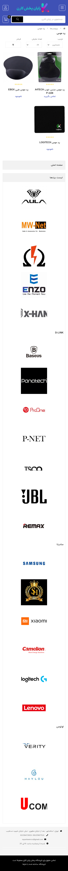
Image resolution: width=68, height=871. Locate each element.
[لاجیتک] (34, 679)
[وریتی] (34, 745)
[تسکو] (34, 467)
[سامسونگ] (34, 563)
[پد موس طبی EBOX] (18, 67)
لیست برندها (56, 177)
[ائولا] (34, 198)
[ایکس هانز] (34, 313)
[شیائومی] (34, 621)
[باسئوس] (34, 351)
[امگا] (34, 256)
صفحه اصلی (57, 165)
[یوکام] (34, 803)
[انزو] (34, 284)
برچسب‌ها (54, 28)
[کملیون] (34, 650)
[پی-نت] (34, 438)
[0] (6, 19)
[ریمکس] (34, 525)
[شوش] (34, 592)
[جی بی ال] (34, 496)
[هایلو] (34, 774)
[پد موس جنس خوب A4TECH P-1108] (49, 67)
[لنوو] (34, 707)
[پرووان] (34, 409)
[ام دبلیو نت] (34, 227)
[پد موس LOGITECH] (49, 120)
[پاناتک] (34, 380)
